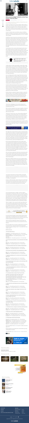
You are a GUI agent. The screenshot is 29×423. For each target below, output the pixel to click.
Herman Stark (14, 359)
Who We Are (16, 410)
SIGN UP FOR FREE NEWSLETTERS (7, 412)
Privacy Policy (21, 418)
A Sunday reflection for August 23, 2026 (9, 380)
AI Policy (23, 409)
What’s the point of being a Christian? (9, 384)
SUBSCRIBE (3, 408)
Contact (23, 412)
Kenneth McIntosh (23, 360)
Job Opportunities (17, 413)
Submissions (23, 413)
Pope (8, 333)
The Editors (7, 392)
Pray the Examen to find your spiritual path (5, 358)
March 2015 (15, 325)
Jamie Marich (7, 381)
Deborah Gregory (5, 359)
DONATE (2, 409)
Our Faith (7, 386)
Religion (7, 390)
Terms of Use (18, 418)
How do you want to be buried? (14, 358)
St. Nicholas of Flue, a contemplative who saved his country (24, 358)
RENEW (2, 411)
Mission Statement (17, 409)
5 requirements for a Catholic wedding (9, 391)
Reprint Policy (17, 412)
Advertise (23, 410)
